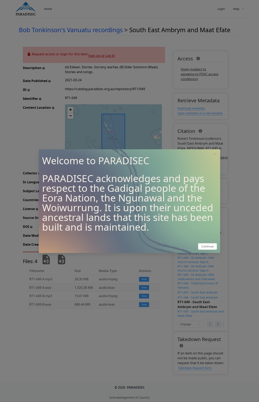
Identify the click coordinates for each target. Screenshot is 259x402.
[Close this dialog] (215, 154)
